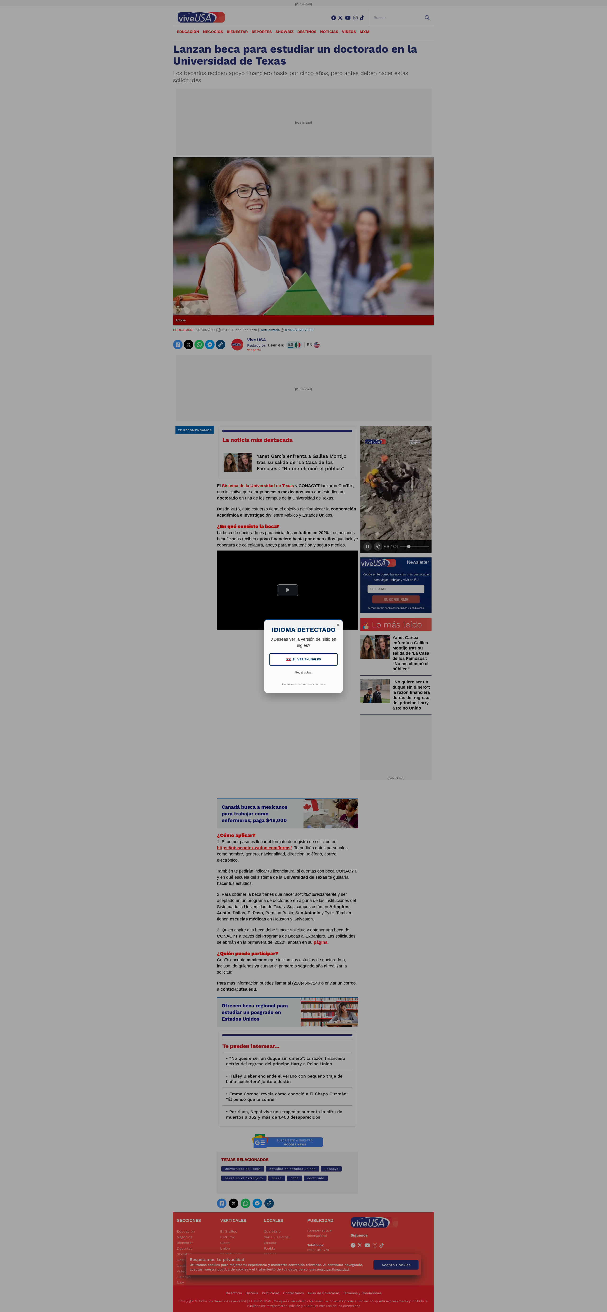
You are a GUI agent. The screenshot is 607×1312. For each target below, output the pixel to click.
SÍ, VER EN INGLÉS (304, 659)
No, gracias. (303, 672)
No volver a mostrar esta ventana (303, 684)
